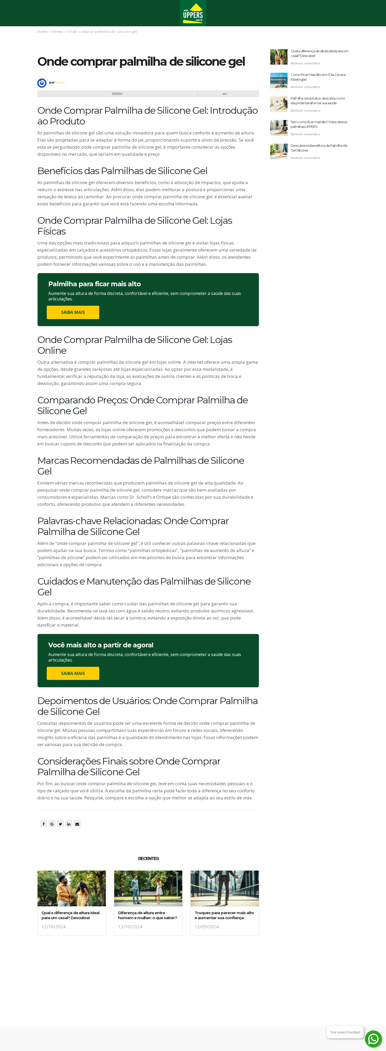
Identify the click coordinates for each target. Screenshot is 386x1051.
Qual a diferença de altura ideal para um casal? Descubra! (70, 915)
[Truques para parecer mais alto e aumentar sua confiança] (225, 890)
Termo (57, 31)
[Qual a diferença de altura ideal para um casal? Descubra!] (72, 890)
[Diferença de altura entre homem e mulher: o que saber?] (148, 890)
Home (42, 31)
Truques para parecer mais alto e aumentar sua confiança (224, 915)
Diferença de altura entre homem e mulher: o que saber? (147, 915)
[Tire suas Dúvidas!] (373, 1039)
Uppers (59, 82)
